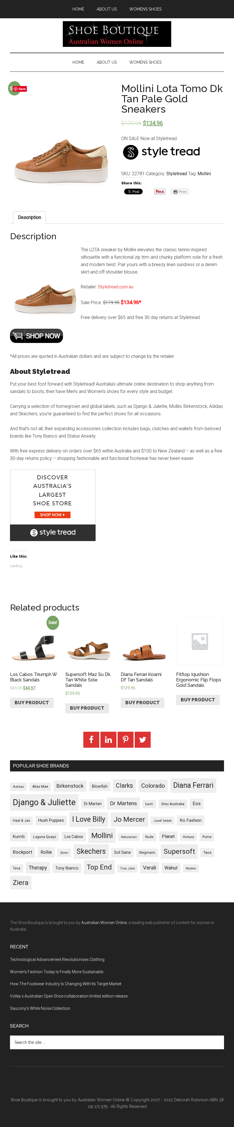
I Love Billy (88, 819)
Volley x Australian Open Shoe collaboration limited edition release (69, 996)
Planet (168, 836)
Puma (206, 837)
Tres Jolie (127, 868)
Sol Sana (122, 852)
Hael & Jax (21, 821)
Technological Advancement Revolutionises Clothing (57, 959)
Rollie (46, 852)
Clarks (124, 785)
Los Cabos (73, 836)
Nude (149, 837)
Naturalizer (129, 837)
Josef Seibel (163, 821)
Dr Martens (123, 803)
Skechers (91, 851)
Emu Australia (173, 804)
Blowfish (100, 786)
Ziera (21, 883)
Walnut (170, 868)
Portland (188, 837)
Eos (197, 803)
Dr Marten (93, 803)
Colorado (153, 785)
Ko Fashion (190, 820)
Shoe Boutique (117, 34)
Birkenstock (70, 786)
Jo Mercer (129, 819)
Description (29, 217)
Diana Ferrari (193, 785)
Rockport (22, 852)
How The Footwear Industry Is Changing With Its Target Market (65, 984)
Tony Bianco (66, 868)
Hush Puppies (51, 820)
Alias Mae (40, 787)
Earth (149, 804)
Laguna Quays (44, 837)
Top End (99, 867)
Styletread (176, 173)
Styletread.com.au (115, 287)
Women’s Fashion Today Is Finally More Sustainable (56, 972)
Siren (64, 853)
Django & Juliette (44, 802)
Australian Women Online (104, 922)
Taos (207, 852)
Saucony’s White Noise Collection (40, 1008)
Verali (149, 868)
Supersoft (179, 851)
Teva (16, 868)
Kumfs (19, 836)
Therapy (38, 868)
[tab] (29, 217)
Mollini (204, 173)
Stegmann (147, 853)
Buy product (32, 702)
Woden (191, 868)
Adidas (18, 787)
